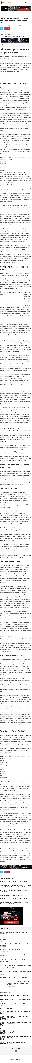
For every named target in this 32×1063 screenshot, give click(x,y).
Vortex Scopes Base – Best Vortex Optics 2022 (13, 882)
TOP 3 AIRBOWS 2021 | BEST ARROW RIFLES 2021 (19, 1011)
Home (3, 13)
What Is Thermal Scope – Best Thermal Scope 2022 (12, 1003)
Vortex (7, 13)
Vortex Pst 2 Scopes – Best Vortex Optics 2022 (13, 899)
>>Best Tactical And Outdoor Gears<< (14, 36)
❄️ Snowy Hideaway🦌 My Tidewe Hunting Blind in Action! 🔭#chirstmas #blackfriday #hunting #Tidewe (19, 983)
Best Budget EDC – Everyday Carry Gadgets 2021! (19, 1022)
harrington (3, 25)
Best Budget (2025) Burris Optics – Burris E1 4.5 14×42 (13, 977)
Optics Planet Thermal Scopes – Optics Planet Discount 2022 (15, 999)
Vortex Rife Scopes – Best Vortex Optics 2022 (13, 895)
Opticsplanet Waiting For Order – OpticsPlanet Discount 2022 (15, 995)
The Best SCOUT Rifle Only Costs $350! (16, 1042)
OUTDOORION (18, 1059)
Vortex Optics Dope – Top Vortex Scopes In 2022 (12, 949)
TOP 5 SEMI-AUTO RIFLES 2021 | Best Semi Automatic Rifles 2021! (17, 1017)
